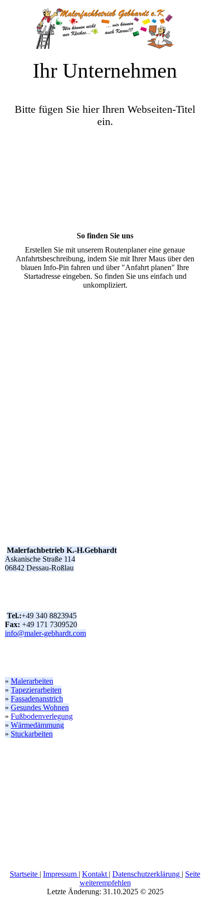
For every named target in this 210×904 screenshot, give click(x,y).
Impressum (61, 874)
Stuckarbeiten (32, 734)
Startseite (25, 874)
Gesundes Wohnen (40, 707)
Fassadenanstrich (37, 698)
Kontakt (95, 874)
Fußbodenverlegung (42, 716)
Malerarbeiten (32, 681)
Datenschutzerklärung (147, 874)
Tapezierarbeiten (36, 690)
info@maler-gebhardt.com (45, 633)
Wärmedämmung (37, 725)
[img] (105, 24)
